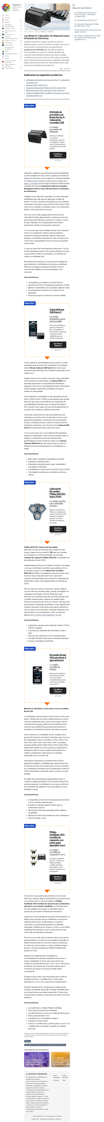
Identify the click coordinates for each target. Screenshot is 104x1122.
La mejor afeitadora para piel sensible (57, 319)
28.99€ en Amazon (58, 878)
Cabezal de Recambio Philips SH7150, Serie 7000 (87, 25)
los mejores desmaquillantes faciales (47, 615)
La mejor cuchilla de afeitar (55, 667)
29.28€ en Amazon (58, 691)
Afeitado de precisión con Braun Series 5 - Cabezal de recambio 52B (86, 14)
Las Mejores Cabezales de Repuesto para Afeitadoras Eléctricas (46, 37)
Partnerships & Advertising (47, 1119)
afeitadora (40, 724)
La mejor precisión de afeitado (56, 129)
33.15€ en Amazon (58, 529)
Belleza (27, 1041)
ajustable (62, 1023)
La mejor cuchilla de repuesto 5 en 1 (57, 852)
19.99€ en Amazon (58, 155)
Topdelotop (16, 5)
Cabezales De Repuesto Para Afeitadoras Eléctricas (45, 1045)
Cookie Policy (35, 1119)
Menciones (59, 1119)
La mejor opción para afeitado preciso (58, 503)
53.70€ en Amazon (58, 345)
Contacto (56, 1080)
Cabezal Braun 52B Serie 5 (87, 20)
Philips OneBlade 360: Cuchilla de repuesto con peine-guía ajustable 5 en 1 (87, 38)
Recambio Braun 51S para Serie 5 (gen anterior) (88, 31)
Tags (63, 1080)
